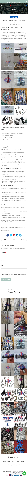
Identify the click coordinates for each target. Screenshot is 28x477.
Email (2, 265)
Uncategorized (14, 17)
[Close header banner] (26, 1)
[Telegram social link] (20, 235)
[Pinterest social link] (14, 235)
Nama (2, 260)
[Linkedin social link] (17, 235)
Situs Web (3, 269)
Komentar (3, 252)
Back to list (14, 240)
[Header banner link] (12, 1)
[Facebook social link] (7, 235)
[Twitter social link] (11, 235)
